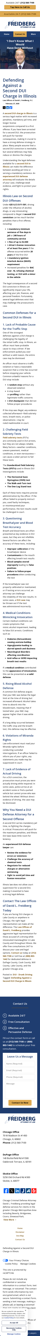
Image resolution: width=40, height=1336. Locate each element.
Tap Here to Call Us (20, 7)
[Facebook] (6, 1190)
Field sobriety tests (12, 437)
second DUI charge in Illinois (19, 113)
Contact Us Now (20, 1102)
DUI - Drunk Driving (22, 974)
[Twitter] (11, 1190)
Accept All (14, 1323)
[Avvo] (28, 1190)
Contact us (17, 952)
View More (8, 1219)
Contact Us (20, 34)
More (33, 34)
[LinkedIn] (17, 1190)
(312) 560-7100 (18, 1142)
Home (6, 34)
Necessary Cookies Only (14, 1329)
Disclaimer (20, 1232)
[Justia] (22, 1190)
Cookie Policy (11, 1263)
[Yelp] (33, 1190)
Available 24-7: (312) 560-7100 (20, 14)
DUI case (21, 600)
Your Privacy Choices (19, 1260)
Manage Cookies (28, 1263)
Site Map (20, 1236)
